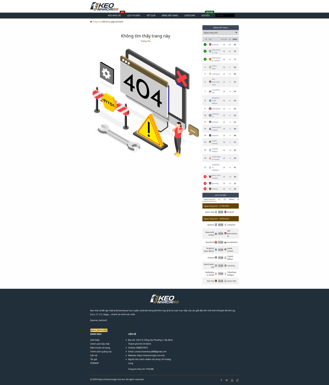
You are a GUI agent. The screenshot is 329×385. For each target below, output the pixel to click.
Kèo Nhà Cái (114, 15)
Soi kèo (206, 15)
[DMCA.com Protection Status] (99, 330)
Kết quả (151, 15)
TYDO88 (150, 369)
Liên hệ (93, 355)
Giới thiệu (95, 340)
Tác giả (93, 359)
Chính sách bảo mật (99, 343)
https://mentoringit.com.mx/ (151, 355)
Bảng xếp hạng (170, 15)
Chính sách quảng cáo (101, 351)
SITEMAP (94, 363)
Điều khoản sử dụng (100, 347)
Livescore (189, 15)
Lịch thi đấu (133, 15)
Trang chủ (96, 22)
